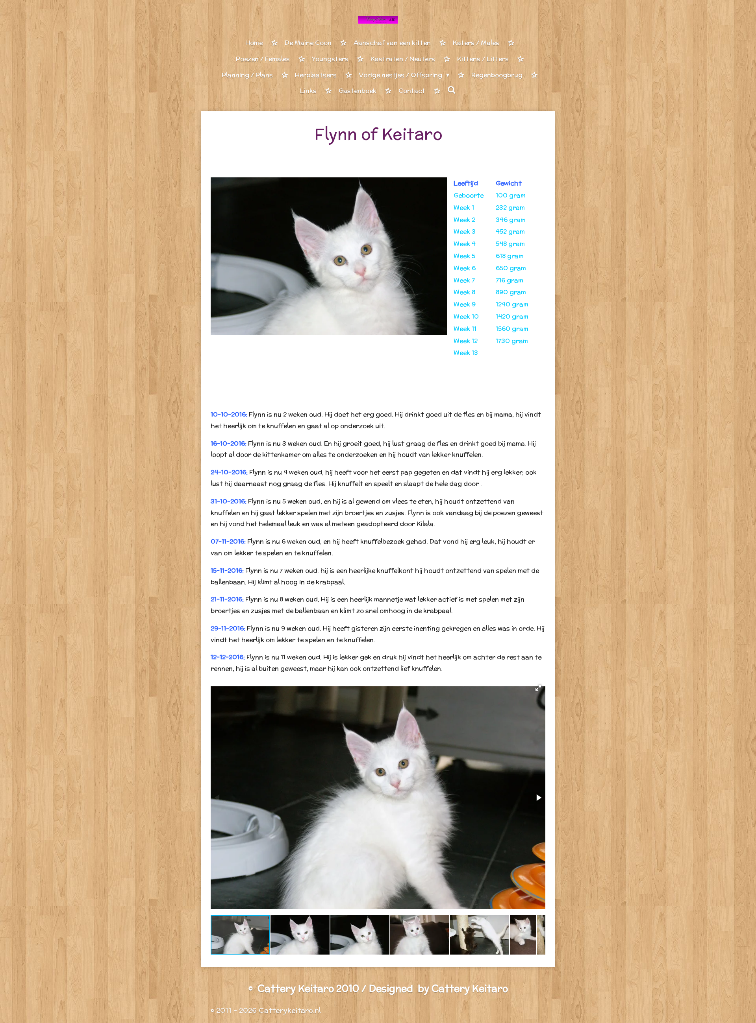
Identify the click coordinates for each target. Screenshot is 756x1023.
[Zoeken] (451, 90)
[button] (538, 688)
